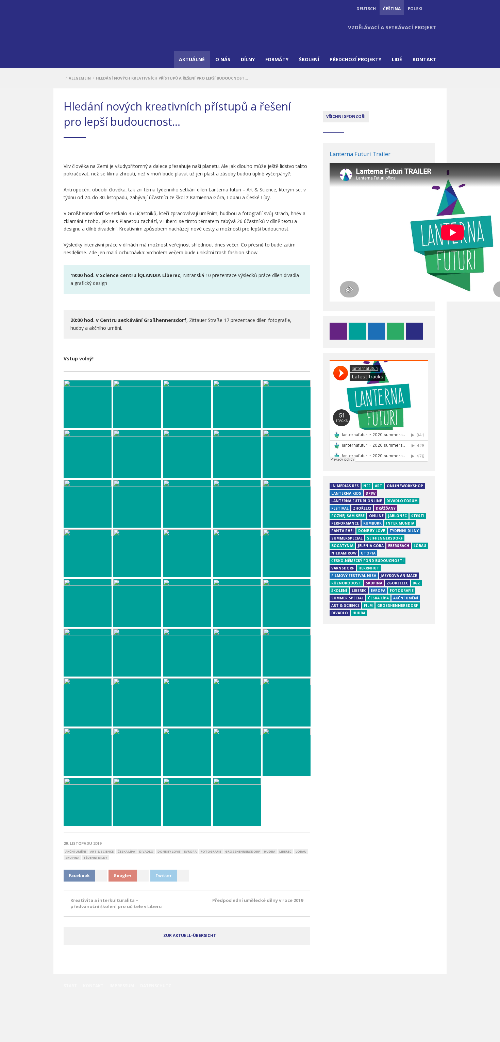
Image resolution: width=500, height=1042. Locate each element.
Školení (309, 59)
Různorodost (346, 583)
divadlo (146, 851)
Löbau (301, 851)
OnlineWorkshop (405, 485)
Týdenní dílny (95, 857)
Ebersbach (398, 545)
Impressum (122, 986)
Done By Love (168, 851)
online (376, 515)
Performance (345, 523)
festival (340, 508)
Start (70, 986)
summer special (347, 598)
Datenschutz (155, 986)
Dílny (248, 59)
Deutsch (366, 8)
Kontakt (424, 59)
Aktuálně (192, 59)
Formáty (276, 59)
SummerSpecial (347, 538)
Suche (433, 8)
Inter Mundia (400, 523)
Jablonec (397, 515)
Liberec (285, 851)
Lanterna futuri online (356, 500)
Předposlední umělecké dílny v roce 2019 (257, 900)
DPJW (371, 493)
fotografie (211, 851)
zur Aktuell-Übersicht (189, 935)
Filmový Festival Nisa (353, 575)
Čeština (392, 8)
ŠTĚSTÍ (417, 515)
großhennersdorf (242, 851)
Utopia (368, 553)
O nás (222, 59)
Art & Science (102, 851)
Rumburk (372, 523)
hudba (269, 851)
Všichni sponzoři (346, 116)
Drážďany (386, 508)
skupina (72, 857)
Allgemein (80, 78)
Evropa (190, 851)
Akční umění (75, 851)
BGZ (416, 583)
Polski (415, 8)
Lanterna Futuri (82, 35)
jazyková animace (399, 575)
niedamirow (343, 553)
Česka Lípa (126, 851)
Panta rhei (342, 530)
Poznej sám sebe (348, 515)
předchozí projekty (355, 59)
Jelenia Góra (371, 545)
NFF (366, 485)
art (378, 485)
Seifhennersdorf (385, 538)
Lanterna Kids (346, 493)
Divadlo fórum (402, 500)
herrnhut (369, 568)
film (368, 605)
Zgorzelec (397, 583)
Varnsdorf (342, 568)
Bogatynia (342, 545)
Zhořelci (362, 508)
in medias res (345, 485)
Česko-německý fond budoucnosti (367, 560)
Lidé (397, 59)
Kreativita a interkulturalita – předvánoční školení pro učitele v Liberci (116, 903)
